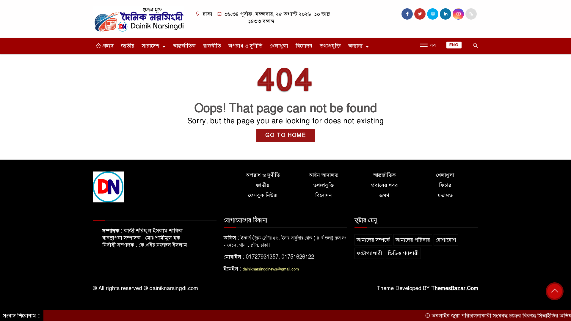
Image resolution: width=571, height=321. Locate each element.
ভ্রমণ (384, 195)
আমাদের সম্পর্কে (373, 240)
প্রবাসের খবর (384, 185)
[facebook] (407, 14)
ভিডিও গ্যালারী (403, 253)
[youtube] (458, 14)
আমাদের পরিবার (413, 240)
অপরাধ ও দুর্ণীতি (245, 46)
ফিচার (445, 185)
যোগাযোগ (446, 240)
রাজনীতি (212, 46)
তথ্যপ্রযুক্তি (330, 46)
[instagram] (432, 14)
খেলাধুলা (279, 46)
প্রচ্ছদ (107, 46)
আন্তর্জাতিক (184, 46)
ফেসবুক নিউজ (262, 195)
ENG (454, 45)
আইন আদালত (323, 175)
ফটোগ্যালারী (369, 253)
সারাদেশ (150, 46)
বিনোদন (304, 46)
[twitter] (420, 14)
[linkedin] (445, 14)
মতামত (445, 195)
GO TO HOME (285, 135)
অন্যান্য (355, 46)
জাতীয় (127, 46)
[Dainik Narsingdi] (138, 18)
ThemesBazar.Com (454, 288)
